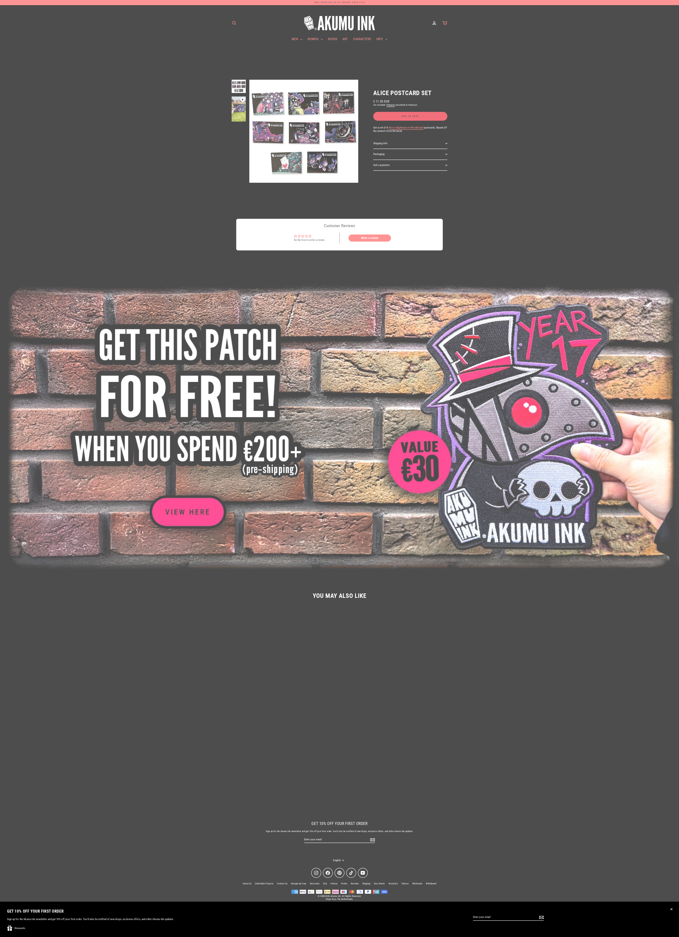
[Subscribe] (541, 917)
